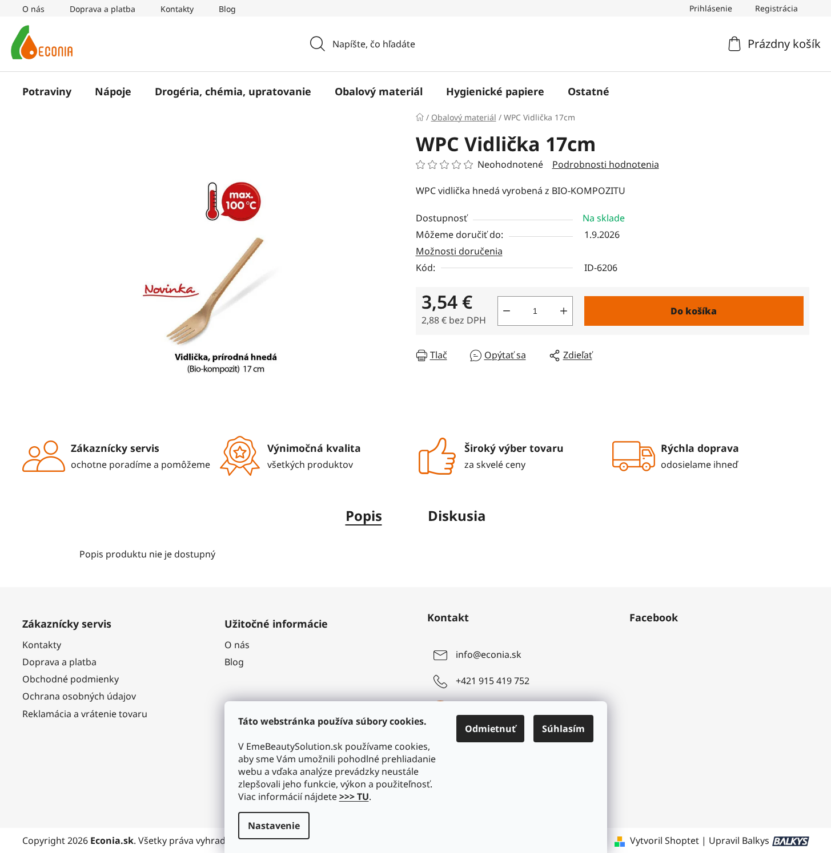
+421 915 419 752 (492, 680)
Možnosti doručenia (459, 251)
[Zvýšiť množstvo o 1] (563, 311)
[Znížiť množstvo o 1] (506, 311)
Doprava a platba (102, 8)
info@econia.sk (488, 654)
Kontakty (177, 8)
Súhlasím (563, 728)
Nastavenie (274, 825)
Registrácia (776, 8)
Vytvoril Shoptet (664, 840)
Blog (227, 8)
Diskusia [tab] (457, 515)
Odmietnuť (490, 728)
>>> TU (354, 796)
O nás (33, 8)
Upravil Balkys (739, 840)
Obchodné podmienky (70, 679)
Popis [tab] (364, 515)
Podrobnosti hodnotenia (605, 164)
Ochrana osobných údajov (79, 696)
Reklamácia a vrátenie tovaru (84, 714)
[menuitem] (47, 91)
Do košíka (694, 311)
